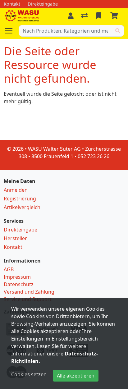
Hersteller (15, 238)
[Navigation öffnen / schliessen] (11, 31)
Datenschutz (19, 284)
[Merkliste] (99, 16)
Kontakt (13, 247)
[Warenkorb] (115, 15)
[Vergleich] (85, 16)
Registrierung (20, 198)
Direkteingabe (20, 229)
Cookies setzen (29, 374)
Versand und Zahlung (29, 291)
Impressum (17, 276)
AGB (9, 269)
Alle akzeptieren (75, 375)
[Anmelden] (70, 16)
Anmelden (16, 189)
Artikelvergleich (22, 207)
